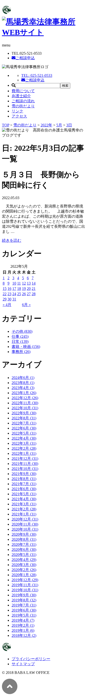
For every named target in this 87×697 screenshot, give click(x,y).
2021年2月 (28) (24, 509)
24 (14, 294)
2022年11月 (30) (25, 403)
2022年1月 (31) (24, 453)
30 (9, 299)
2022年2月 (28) (24, 448)
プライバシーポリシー (31, 659)
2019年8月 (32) (24, 600)
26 (24, 294)
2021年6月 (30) (24, 489)
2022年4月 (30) (24, 438)
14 (34, 283)
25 (19, 294)
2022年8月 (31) (24, 418)
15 (5, 289)
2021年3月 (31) (24, 504)
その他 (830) (22, 331)
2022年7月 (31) (24, 423)
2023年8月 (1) (23, 383)
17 (14, 289)
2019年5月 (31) (24, 615)
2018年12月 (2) (24, 635)
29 (5, 299)
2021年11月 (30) (25, 464)
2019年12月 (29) (25, 580)
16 (9, 289)
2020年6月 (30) (24, 549)
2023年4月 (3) (23, 388)
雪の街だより (23, 106)
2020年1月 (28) (24, 575)
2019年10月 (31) (25, 590)
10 (14, 283)
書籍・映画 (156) (26, 347)
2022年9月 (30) (24, 413)
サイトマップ (23, 664)
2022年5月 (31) (24, 433)
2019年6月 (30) (24, 610)
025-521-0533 (36, 75)
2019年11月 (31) (25, 585)
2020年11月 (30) (25, 524)
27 (29, 294)
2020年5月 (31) (24, 555)
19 (24, 289)
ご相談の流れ (23, 101)
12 (24, 283)
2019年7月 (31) (24, 605)
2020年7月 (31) (24, 544)
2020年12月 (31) (25, 519)
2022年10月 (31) (25, 408)
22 (5, 294)
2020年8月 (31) (24, 539)
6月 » (26, 305)
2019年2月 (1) (23, 625)
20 (29, 289)
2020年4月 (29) (24, 560)
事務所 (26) (21, 352)
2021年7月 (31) (24, 484)
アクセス (19, 116)
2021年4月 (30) (24, 499)
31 (14, 299)
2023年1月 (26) (24, 393)
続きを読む (11, 240)
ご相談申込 (25, 58)
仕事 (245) (20, 336)
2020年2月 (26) (24, 570)
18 (19, 289)
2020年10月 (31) (25, 529)
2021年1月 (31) (24, 514)
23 (9, 294)
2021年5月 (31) (24, 494)
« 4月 (7, 305)
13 (29, 283)
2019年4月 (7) (23, 620)
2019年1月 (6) (23, 630)
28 (34, 294)
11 (19, 283)
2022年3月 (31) (24, 443)
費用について (23, 91)
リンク (17, 111)
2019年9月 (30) (24, 595)
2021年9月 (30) (24, 474)
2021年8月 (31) (24, 479)
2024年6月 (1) (23, 378)
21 (34, 289)
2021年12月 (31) (25, 458)
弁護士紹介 (21, 96)
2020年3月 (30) (24, 565)
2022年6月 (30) (24, 428)
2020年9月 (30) (24, 534)
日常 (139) (20, 341)
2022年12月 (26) (25, 398)
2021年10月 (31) (25, 469)
